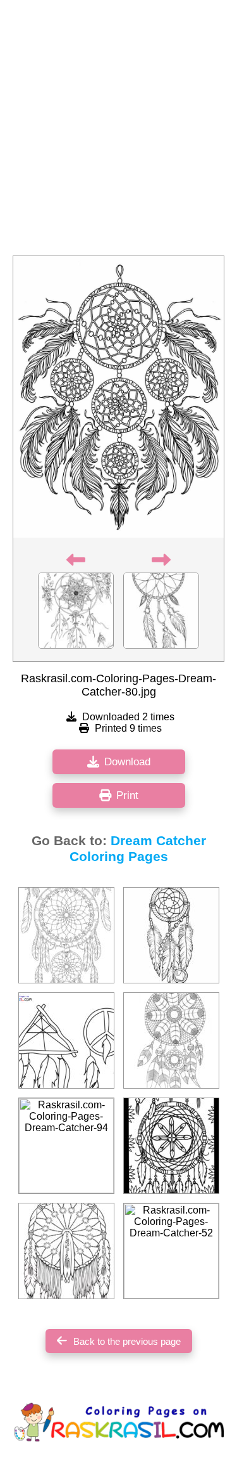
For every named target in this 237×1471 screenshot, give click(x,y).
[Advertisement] (118, 131)
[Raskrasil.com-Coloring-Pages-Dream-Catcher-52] (171, 1251)
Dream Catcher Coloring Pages (138, 848)
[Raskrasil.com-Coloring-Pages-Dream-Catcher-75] (66, 1251)
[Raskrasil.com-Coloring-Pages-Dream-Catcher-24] (66, 935)
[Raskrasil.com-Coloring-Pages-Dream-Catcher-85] (171, 935)
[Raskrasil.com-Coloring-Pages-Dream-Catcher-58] (171, 1040)
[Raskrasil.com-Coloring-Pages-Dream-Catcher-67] (171, 1146)
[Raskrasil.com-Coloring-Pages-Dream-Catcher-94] (66, 1146)
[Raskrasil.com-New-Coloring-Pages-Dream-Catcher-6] (66, 1040)
